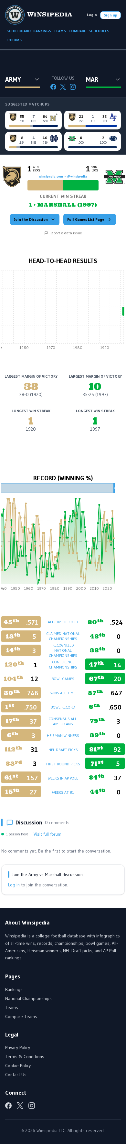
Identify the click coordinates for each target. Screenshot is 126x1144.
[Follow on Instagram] (73, 87)
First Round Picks (63, 763)
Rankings (14, 989)
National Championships (28, 998)
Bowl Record (63, 707)
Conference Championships (63, 664)
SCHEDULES (99, 30)
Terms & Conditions (24, 1056)
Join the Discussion (31, 219)
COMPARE (77, 30)
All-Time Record (63, 621)
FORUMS (14, 39)
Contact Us (15, 1075)
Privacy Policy (17, 1047)
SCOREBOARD (18, 30)
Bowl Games (63, 678)
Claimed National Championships (63, 636)
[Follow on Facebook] (53, 87)
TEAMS (60, 30)
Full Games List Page (85, 219)
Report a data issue (65, 232)
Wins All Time (63, 692)
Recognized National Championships (63, 650)
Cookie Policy (18, 1065)
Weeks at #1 (63, 792)
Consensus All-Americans (63, 721)
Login (92, 14)
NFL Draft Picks (63, 749)
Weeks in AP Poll (63, 778)
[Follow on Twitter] (63, 87)
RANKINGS (42, 30)
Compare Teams (21, 1016)
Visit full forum (47, 834)
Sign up (110, 15)
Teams (11, 1007)
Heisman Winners (63, 735)
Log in (14, 885)
